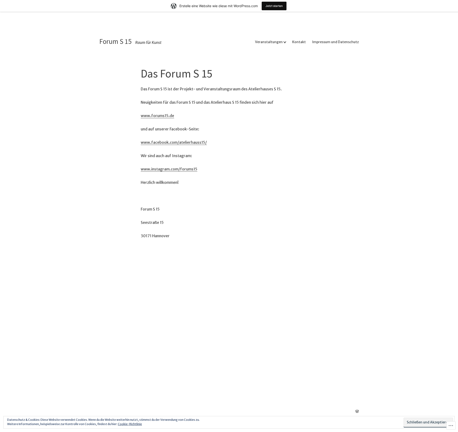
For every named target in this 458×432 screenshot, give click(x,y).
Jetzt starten (274, 6)
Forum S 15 (115, 41)
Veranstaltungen (269, 42)
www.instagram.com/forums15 (169, 169)
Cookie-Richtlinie (130, 424)
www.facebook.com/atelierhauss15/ (174, 142)
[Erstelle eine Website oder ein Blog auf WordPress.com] (357, 411)
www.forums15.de (157, 115)
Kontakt (299, 42)
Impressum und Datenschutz (335, 42)
